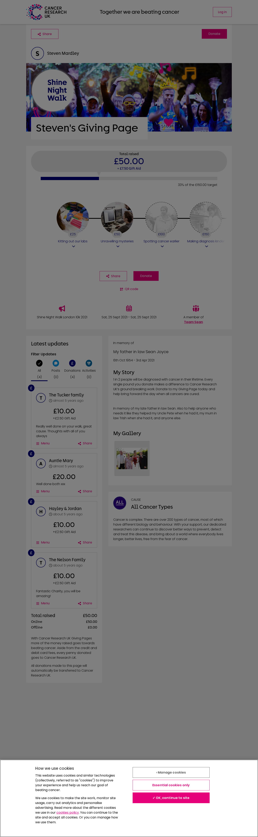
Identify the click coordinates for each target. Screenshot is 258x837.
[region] (129, 798)
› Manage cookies (171, 772)
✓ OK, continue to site (171, 798)
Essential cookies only (171, 785)
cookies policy (67, 812)
